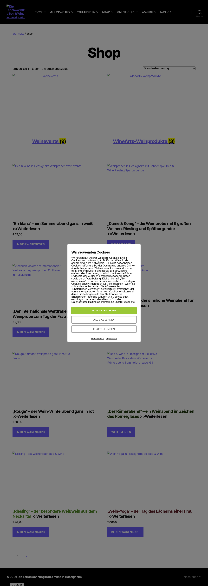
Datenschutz (97, 338)
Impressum (111, 338)
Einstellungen (104, 328)
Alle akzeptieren (104, 310)
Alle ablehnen (104, 319)
